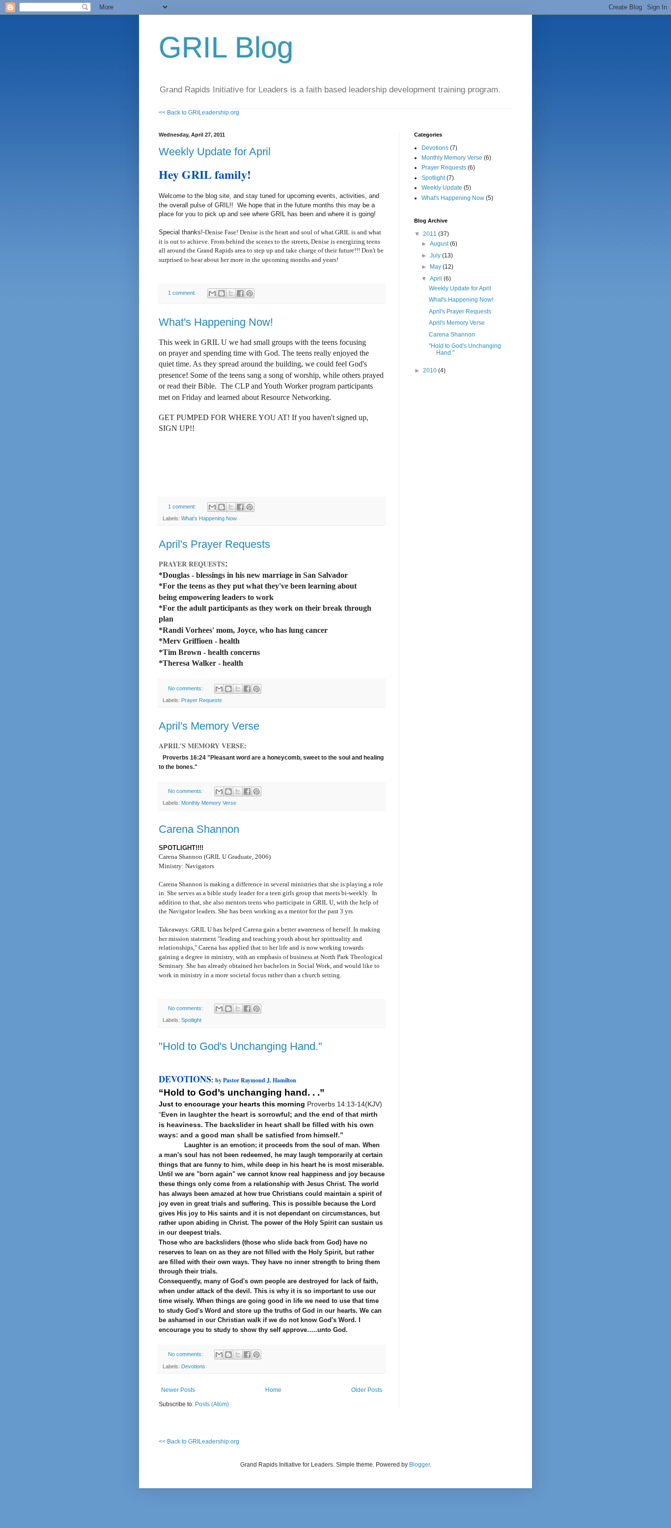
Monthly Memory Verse (208, 803)
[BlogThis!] (221, 293)
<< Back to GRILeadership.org (199, 112)
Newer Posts (178, 1390)
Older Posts (366, 1390)
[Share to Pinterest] (249, 293)
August (440, 243)
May (436, 266)
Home (273, 1390)
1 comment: (182, 293)
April (437, 278)
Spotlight (191, 1020)
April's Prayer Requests (214, 544)
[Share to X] (231, 293)
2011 (430, 233)
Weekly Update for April (215, 151)
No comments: (186, 688)
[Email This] (212, 293)
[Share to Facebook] (240, 293)
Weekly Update (441, 187)
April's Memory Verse (209, 726)
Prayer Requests (201, 700)
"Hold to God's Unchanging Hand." (240, 1046)
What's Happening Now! (216, 322)
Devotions (193, 1366)
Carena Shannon (199, 829)
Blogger (419, 1464)
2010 (430, 370)
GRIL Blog (226, 47)
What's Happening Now (209, 518)
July (436, 255)
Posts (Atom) (212, 1404)
